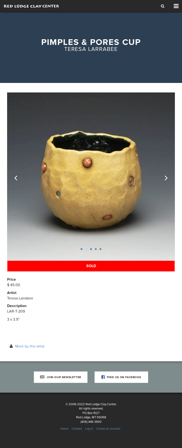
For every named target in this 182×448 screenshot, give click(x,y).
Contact (77, 429)
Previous (19, 176)
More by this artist (30, 346)
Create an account (108, 429)
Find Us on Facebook (123, 377)
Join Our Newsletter (63, 377)
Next (163, 176)
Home (64, 429)
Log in (89, 429)
